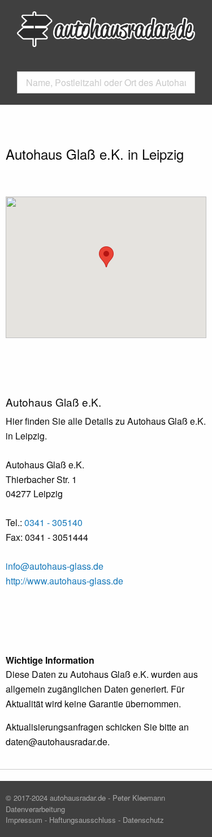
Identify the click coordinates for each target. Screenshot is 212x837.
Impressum (24, 819)
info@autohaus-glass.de (54, 566)
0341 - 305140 (53, 522)
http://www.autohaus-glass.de (64, 580)
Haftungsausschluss (82, 819)
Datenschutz (143, 819)
